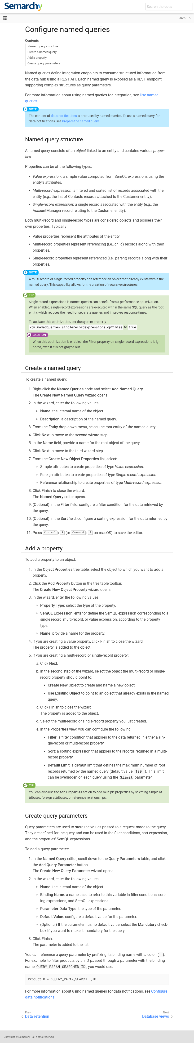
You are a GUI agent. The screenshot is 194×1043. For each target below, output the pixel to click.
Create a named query (42, 52)
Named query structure (42, 46)
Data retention (37, 1016)
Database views (155, 1016)
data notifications (64, 116)
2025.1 (183, 18)
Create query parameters (43, 63)
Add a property (37, 57)
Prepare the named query (80, 121)
